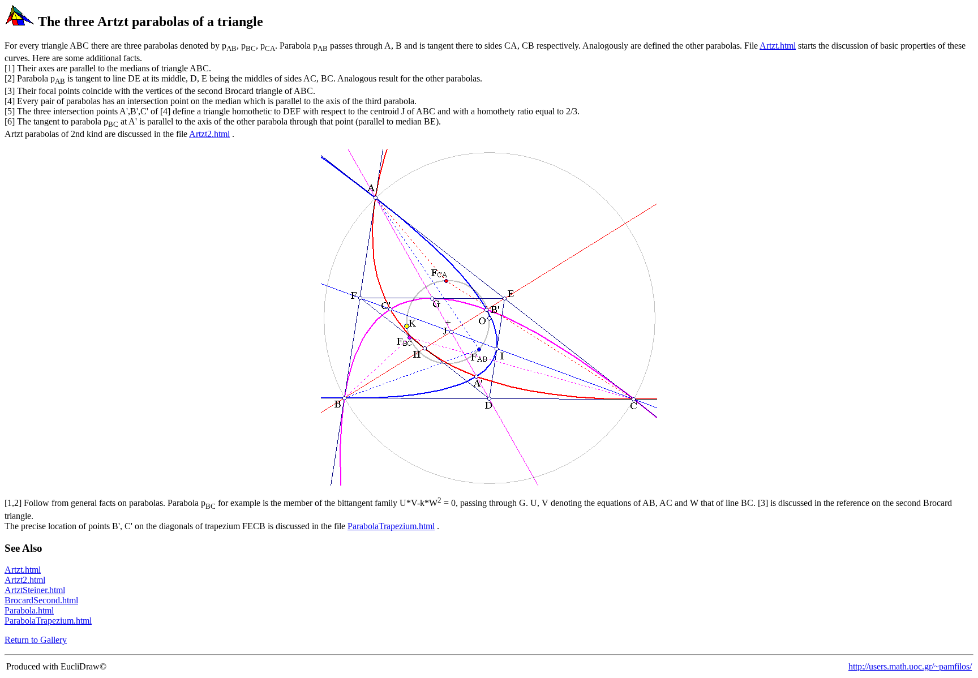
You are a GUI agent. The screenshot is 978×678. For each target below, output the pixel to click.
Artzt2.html (209, 134)
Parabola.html (29, 610)
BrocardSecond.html (41, 600)
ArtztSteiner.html (35, 590)
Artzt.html (778, 45)
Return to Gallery (36, 640)
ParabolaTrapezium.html (391, 526)
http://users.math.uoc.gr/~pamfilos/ (910, 666)
